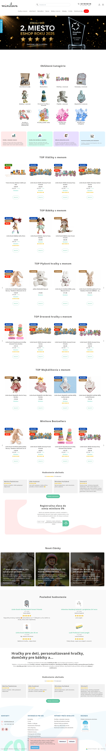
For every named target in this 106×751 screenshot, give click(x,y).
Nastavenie (35, 747)
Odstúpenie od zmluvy (34, 734)
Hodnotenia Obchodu (34, 725)
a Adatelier (101, 748)
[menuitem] (22, 11)
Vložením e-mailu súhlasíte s (53, 522)
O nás (29, 721)
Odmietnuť (62, 741)
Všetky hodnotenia (53, 496)
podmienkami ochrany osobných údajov (53, 523)
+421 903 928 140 (85, 4)
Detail (15, 197)
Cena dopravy (32, 727)
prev (2, 288)
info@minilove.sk (9, 721)
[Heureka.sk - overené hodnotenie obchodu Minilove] (85, 726)
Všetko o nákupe (32, 723)
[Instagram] (6, 729)
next (104, 288)
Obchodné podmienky (34, 736)
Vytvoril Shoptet (92, 748)
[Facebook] (3, 729)
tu (54, 744)
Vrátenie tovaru (32, 732)
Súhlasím (72, 741)
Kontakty (30, 719)
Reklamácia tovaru (33, 730)
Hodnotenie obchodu (53, 472)
